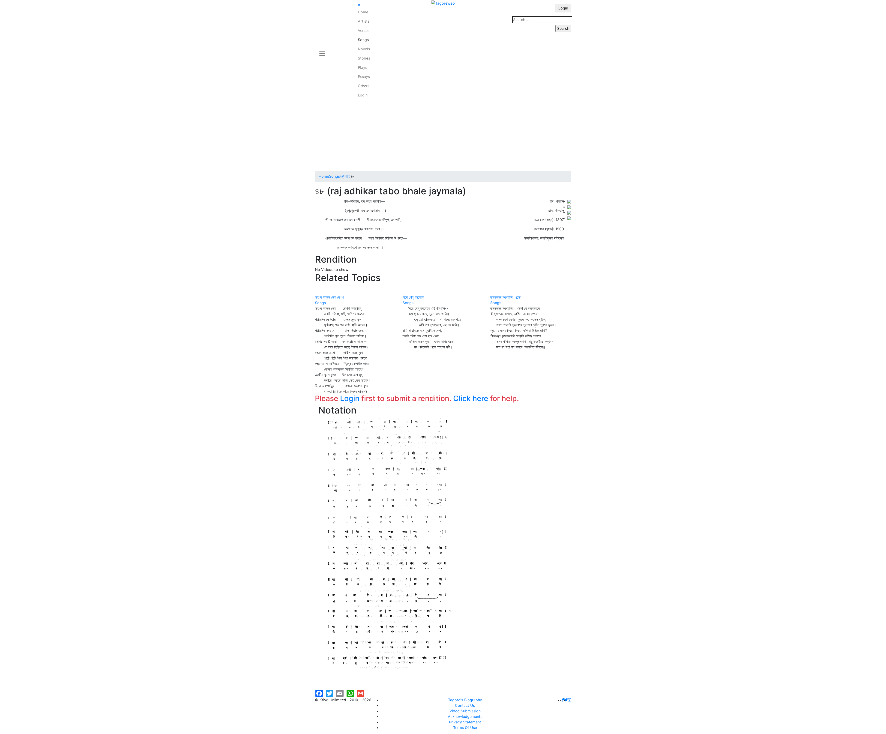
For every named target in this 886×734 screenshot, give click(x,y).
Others (363, 86)
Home (363, 12)
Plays (362, 67)
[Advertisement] (443, 136)
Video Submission (465, 711)
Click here (470, 398)
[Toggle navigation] (322, 51)
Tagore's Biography (465, 700)
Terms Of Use (465, 727)
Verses (363, 30)
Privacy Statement (465, 722)
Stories (364, 58)
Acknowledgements (465, 716)
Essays (364, 76)
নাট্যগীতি (345, 176)
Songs (363, 39)
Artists (363, 21)
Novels (364, 49)
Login (363, 95)
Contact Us (465, 705)
